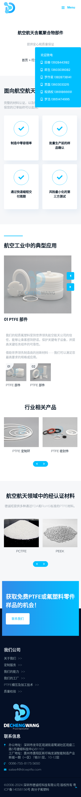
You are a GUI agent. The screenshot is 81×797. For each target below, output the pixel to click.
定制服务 (10, 665)
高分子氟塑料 (40, 790)
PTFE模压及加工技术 (18, 685)
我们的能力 (11, 672)
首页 (25, 60)
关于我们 (10, 658)
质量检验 (10, 691)
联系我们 (18, 619)
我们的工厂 (11, 678)
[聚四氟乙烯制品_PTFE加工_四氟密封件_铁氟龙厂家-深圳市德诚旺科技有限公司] (9, 7)
